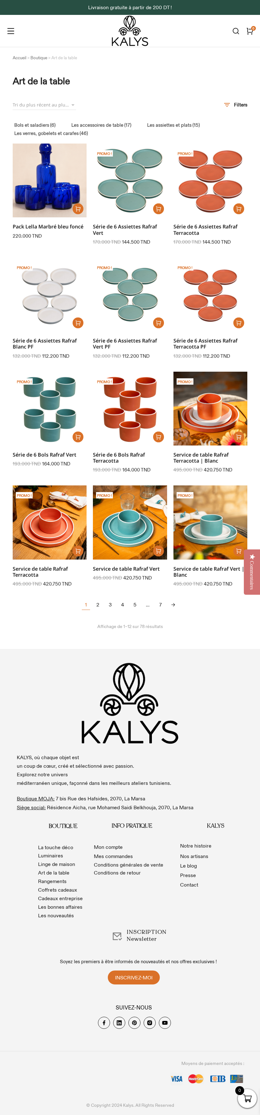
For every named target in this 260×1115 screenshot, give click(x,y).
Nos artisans (194, 856)
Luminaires (50, 855)
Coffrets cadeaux (57, 890)
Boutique (38, 58)
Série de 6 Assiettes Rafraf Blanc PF (45, 343)
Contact (189, 884)
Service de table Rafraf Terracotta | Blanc (201, 457)
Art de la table (53, 872)
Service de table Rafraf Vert (126, 568)
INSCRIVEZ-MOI (134, 977)
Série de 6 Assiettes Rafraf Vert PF (125, 343)
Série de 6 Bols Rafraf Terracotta (119, 457)
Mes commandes (113, 856)
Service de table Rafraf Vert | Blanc (208, 571)
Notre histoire (195, 846)
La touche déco (55, 847)
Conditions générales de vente (128, 865)
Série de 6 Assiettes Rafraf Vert (125, 229)
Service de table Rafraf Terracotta (40, 571)
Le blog (188, 865)
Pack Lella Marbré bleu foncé (48, 226)
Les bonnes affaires (60, 907)
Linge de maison (56, 864)
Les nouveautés (56, 915)
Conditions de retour (117, 872)
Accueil (19, 58)
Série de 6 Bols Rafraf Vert (44, 454)
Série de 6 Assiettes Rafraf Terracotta (205, 229)
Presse (188, 875)
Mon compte (108, 847)
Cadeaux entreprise (60, 898)
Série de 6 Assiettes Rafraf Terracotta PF (205, 343)
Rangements (52, 881)
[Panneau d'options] (250, 31)
